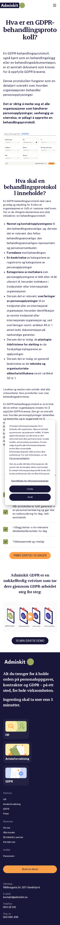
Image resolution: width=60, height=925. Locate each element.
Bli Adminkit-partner (13, 837)
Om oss (6, 828)
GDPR (6, 809)
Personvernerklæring (19, 458)
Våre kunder (9, 832)
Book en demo (30, 869)
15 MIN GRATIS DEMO (30, 640)
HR (4, 799)
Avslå (30, 497)
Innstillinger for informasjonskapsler (30, 480)
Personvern (8, 856)
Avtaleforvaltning (12, 804)
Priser (6, 813)
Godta (30, 489)
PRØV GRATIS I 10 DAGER (30, 555)
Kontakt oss (9, 842)
